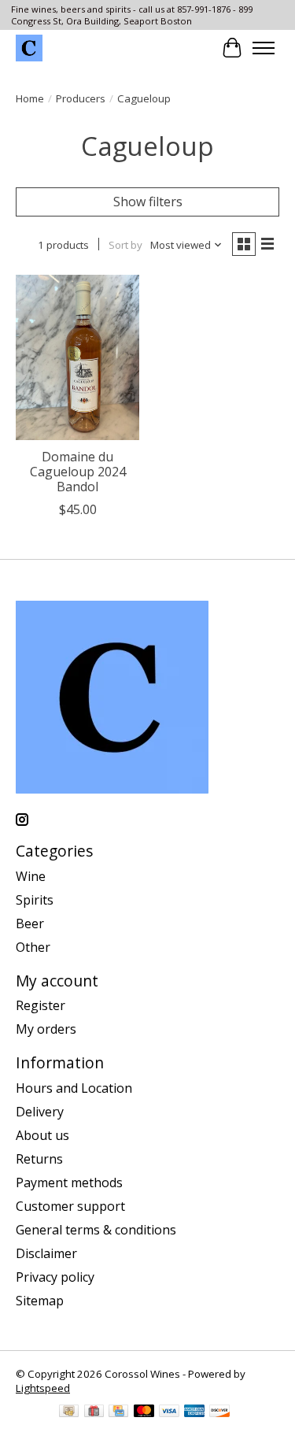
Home (30, 98)
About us (42, 1135)
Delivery (40, 1111)
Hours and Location (74, 1088)
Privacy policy (55, 1277)
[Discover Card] (219, 1412)
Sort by (125, 245)
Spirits (34, 900)
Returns (39, 1159)
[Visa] (169, 1412)
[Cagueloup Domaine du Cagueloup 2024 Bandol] (77, 357)
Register (40, 1005)
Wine (31, 876)
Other (33, 947)
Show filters (148, 201)
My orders (46, 1029)
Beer (30, 923)
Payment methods (69, 1182)
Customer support (70, 1206)
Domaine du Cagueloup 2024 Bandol (78, 471)
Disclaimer (46, 1253)
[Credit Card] (118, 1412)
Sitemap (40, 1300)
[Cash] (69, 1412)
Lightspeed (43, 1388)
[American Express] (194, 1412)
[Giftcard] (94, 1412)
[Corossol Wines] (29, 48)
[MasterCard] (144, 1412)
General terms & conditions (96, 1229)
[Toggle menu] (263, 48)
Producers (80, 98)
